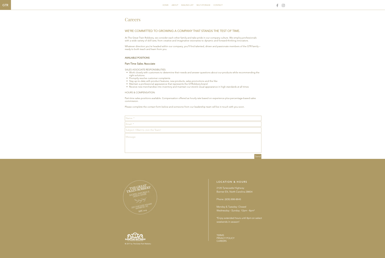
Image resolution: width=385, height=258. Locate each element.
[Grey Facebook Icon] (277, 5)
